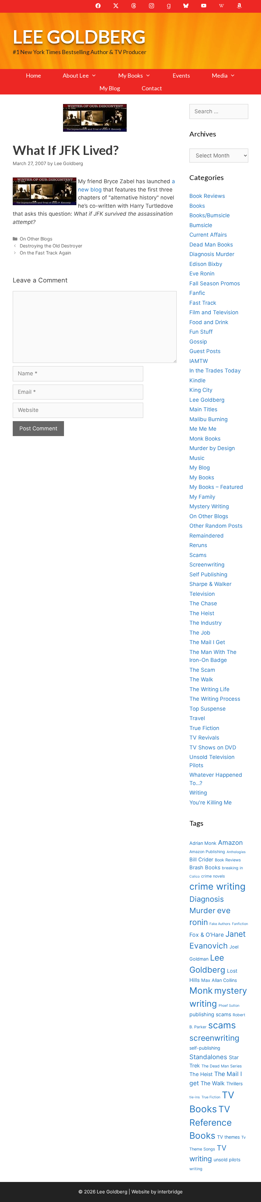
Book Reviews (207, 196)
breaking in (232, 867)
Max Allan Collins (219, 980)
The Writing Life (209, 689)
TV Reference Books (210, 1122)
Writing (198, 792)
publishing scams (210, 1014)
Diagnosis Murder (211, 254)
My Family (202, 497)
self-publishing (204, 1048)
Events (181, 75)
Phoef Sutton (229, 1006)
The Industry (205, 623)
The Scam (202, 670)
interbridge (170, 1192)
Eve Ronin (202, 273)
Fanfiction (240, 924)
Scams (198, 555)
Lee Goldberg (79, 36)
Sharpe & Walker (210, 584)
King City (200, 390)
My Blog (109, 88)
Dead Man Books (211, 244)
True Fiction (204, 728)
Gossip (198, 341)
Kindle (197, 380)
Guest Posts (205, 351)
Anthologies (236, 852)
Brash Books (204, 867)
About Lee (76, 75)
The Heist (201, 613)
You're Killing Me (210, 802)
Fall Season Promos (214, 283)
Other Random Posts (216, 526)
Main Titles (203, 409)
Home (33, 75)
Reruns (198, 545)
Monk (201, 990)
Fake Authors (219, 924)
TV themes (228, 1137)
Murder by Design (212, 448)
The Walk (201, 679)
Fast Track (202, 303)
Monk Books (205, 438)
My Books (130, 75)
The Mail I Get (207, 642)
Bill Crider (201, 859)
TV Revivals (204, 737)
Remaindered (206, 535)
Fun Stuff (201, 332)
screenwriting (214, 1038)
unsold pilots (227, 1159)
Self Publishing (208, 574)
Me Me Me (202, 429)
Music (196, 458)
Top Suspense (207, 708)
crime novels (213, 876)
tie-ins (194, 1097)
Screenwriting (206, 564)
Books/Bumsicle (209, 215)
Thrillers (234, 1083)
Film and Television (213, 312)
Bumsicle (200, 225)
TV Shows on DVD (212, 747)
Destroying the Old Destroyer (51, 245)
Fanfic (197, 293)
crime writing (217, 886)
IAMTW (198, 361)
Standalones (208, 1057)
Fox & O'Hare (206, 934)
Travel (197, 718)
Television (202, 594)
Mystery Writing (209, 506)
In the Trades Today (215, 370)
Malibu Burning (208, 419)
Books (197, 206)
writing (195, 1168)
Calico (194, 876)
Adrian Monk (202, 843)
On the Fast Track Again (45, 252)
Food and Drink (208, 322)
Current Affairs (208, 235)
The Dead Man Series (221, 1066)
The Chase (203, 603)
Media (220, 75)
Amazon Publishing (207, 851)
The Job (199, 632)
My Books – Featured (216, 487)
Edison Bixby (205, 264)
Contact (152, 88)
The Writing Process (214, 699)
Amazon (230, 842)
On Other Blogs (36, 238)
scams (222, 1025)
